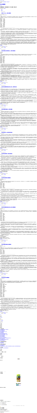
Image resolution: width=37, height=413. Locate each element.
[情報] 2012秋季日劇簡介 (2, 336)
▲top (0, 48)
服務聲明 (23, 405)
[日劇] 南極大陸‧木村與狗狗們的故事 (6, 132)
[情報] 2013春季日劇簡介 (2, 338)
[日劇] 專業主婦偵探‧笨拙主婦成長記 (6, 153)
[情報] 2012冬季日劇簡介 (2, 335)
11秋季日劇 (5, 47)
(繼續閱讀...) (1, 45)
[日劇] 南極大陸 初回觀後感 (5, 277)
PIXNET (14, 405)
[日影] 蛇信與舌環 (2, 342)
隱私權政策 (21, 405)
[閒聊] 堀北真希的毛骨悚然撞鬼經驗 (3, 333)
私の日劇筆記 (2, 4)
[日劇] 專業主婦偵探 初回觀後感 (6, 177)
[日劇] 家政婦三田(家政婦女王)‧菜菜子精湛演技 (8, 50)
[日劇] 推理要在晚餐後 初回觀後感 (6, 244)
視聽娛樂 (5, 8)
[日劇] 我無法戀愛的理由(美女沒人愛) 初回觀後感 (8, 207)
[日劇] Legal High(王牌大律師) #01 (3, 337)
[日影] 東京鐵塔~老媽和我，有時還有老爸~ (4, 329)
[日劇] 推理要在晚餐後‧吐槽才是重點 (6, 109)
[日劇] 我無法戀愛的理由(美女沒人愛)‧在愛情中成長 (9, 86)
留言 (5, 46)
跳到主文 (1, 5)
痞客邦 (4, 46)
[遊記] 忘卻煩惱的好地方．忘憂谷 (3, 331)
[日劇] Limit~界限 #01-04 (2, 340)
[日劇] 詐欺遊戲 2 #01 (2, 345)
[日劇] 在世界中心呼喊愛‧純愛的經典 (4, 334)
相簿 (1, 9)
